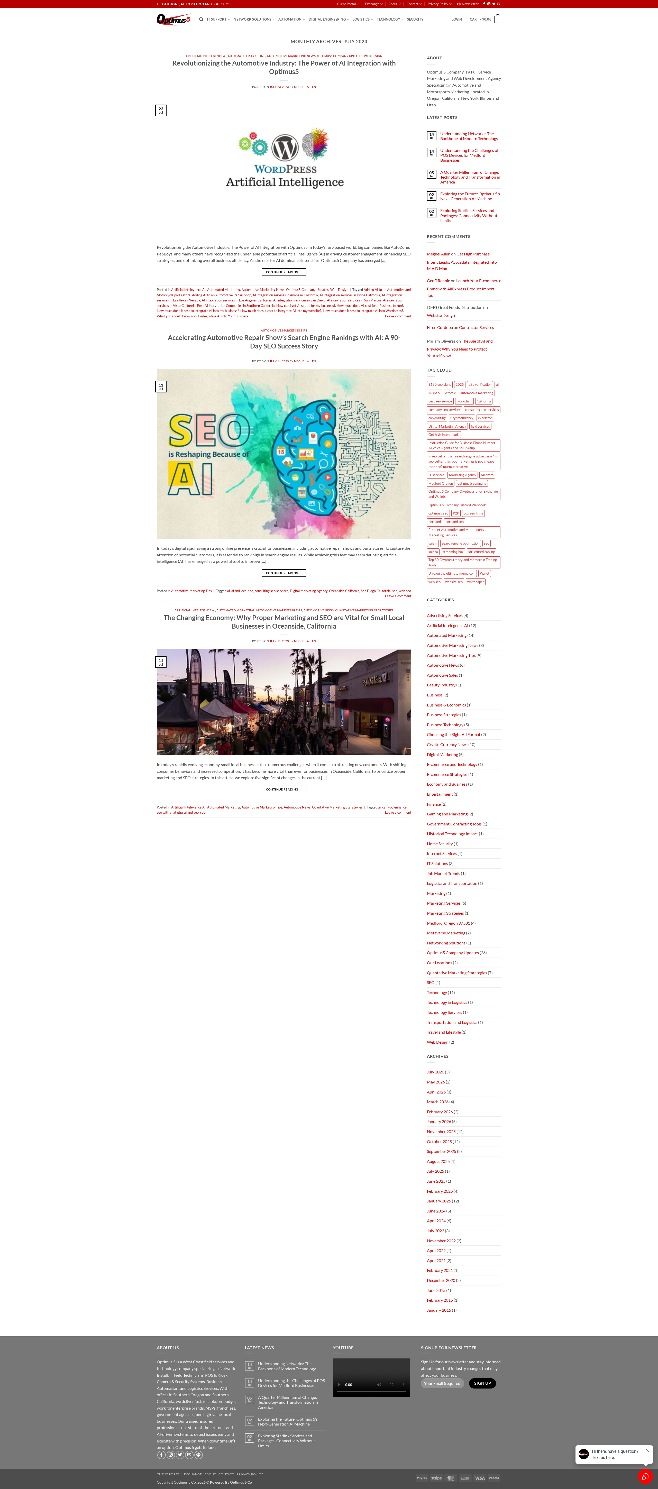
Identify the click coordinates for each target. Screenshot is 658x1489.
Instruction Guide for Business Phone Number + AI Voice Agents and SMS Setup (463, 445)
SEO (431, 982)
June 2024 (436, 1210)
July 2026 (435, 1071)
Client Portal (346, 4)
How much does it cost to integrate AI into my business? (198, 311)
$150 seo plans (439, 384)
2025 (460, 384)
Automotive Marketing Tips (284, 330)
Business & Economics (446, 704)
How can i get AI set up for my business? (305, 306)
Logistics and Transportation (452, 883)
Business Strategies (444, 714)
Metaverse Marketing (446, 932)
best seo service (440, 401)
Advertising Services (445, 615)
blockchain (464, 401)
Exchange (372, 4)
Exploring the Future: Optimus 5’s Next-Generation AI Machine (470, 196)
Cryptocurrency (461, 418)
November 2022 (441, 1240)
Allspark (434, 393)
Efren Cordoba (440, 327)
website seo (454, 582)
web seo (405, 591)
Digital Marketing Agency (308, 591)
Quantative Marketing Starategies (364, 610)
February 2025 (440, 1191)
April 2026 (436, 1091)
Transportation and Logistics (452, 1022)
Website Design (441, 315)
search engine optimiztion (460, 543)
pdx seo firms (473, 513)
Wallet (484, 573)
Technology (388, 19)
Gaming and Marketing (447, 813)
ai (228, 591)
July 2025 (435, 1171)
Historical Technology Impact (452, 833)
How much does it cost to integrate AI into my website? (280, 311)
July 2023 (435, 1230)
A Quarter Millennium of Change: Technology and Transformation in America (470, 177)
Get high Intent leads (443, 435)
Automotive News (319, 610)
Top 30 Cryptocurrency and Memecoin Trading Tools (462, 562)
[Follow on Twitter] (493, 4)
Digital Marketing (442, 754)
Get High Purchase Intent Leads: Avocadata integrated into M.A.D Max (462, 261)
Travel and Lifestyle (444, 1032)
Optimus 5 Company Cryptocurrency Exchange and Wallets (463, 494)
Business (435, 694)
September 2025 (441, 1151)
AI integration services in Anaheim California (285, 295)
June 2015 (436, 1290)
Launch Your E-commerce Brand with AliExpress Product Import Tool (464, 288)
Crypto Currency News (447, 744)
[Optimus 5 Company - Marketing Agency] (174, 19)
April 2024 (436, 1220)
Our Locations (439, 962)
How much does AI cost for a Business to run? (370, 306)
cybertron (485, 418)
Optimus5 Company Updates (339, 56)
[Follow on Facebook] (484, 4)
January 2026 (439, 1121)
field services (480, 426)
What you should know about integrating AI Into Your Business (202, 316)
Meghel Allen (305, 86)
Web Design (373, 56)
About (392, 4)
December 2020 (441, 1280)
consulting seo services (271, 591)
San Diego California (376, 591)
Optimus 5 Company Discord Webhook (457, 505)
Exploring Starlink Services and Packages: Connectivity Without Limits (468, 215)
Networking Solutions (446, 942)
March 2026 (438, 1101)
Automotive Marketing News (291, 56)
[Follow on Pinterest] (198, 1455)
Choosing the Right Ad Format (453, 734)
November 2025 (441, 1131)
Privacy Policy (438, 4)
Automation (290, 19)
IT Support (217, 19)
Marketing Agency (462, 475)
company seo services (444, 410)
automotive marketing (476, 393)
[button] (468, 4)
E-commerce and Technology (452, 764)
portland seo (454, 522)
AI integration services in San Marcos (354, 300)
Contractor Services (476, 327)
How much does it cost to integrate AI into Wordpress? (363, 311)
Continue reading (284, 272)
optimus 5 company (472, 483)
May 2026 (436, 1081)
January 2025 (439, 1200)
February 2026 (440, 1111)
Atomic (450, 393)
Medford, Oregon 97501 (448, 923)
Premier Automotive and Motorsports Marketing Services (456, 532)
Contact (412, 4)
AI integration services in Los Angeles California (237, 300)
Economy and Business (447, 784)
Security (415, 19)
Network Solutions (252, 19)
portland (434, 522)
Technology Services (444, 1012)
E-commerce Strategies (447, 774)
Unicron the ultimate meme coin (451, 573)
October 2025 (439, 1141)
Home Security (440, 843)
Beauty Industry (441, 684)
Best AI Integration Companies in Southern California (236, 306)
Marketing (436, 893)
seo (394, 591)
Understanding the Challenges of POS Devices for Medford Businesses (469, 155)
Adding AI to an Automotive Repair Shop (221, 295)
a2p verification (480, 384)
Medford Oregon (440, 483)
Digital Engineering (327, 19)
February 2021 (440, 1270)
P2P (456, 513)
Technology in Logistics (447, 1002)
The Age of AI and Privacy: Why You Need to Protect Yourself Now (460, 348)
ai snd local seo (242, 591)
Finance (434, 804)
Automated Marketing (247, 56)
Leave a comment (398, 316)
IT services (436, 475)
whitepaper (475, 582)
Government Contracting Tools (454, 823)
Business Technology (445, 724)
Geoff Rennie (438, 280)
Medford (487, 475)
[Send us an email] (498, 4)
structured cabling (481, 552)
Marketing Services (444, 902)
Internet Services (442, 853)
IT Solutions (437, 863)
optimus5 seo (438, 513)
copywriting (437, 418)
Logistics (361, 19)
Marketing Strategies (445, 913)
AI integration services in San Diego (299, 300)
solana (433, 552)
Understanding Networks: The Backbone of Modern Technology (469, 136)
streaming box (453, 552)
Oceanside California (344, 591)
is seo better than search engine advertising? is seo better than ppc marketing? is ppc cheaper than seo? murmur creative (462, 461)
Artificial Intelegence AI (206, 56)
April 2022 (436, 1250)
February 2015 (440, 1300)
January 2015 (439, 1310)
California (484, 401)
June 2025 (436, 1181)
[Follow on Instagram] (488, 4)
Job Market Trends (443, 873)
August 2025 (438, 1161)
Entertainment (440, 794)
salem (432, 543)
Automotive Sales (442, 675)
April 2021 (436, 1260)
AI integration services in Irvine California (349, 295)
